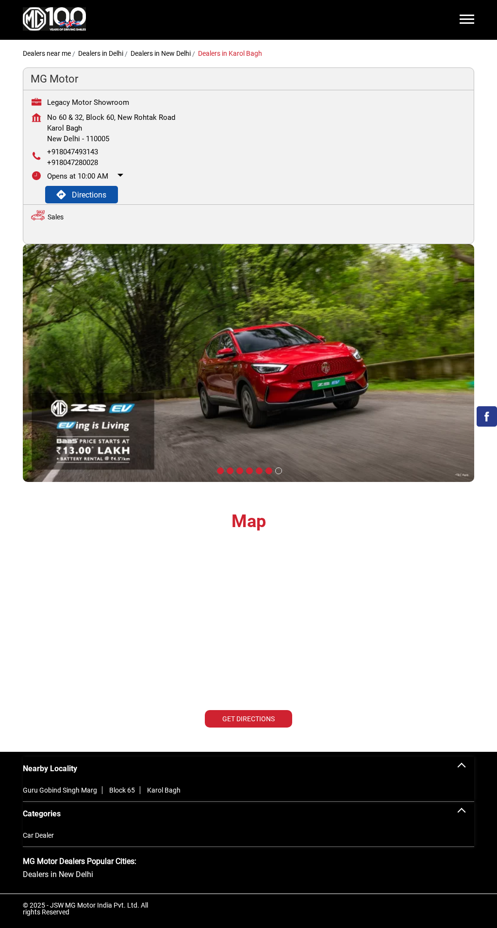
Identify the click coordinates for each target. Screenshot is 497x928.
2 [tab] (229, 469)
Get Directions (248, 719)
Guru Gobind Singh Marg (60, 790)
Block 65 (122, 790)
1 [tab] (219, 469)
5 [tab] (258, 469)
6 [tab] (267, 469)
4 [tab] (248, 469)
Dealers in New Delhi (58, 874)
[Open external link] (487, 424)
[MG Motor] (54, 20)
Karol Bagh (164, 790)
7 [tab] (277, 469)
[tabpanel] (248, 362)
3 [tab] (238, 469)
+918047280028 (72, 162)
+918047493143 (72, 152)
